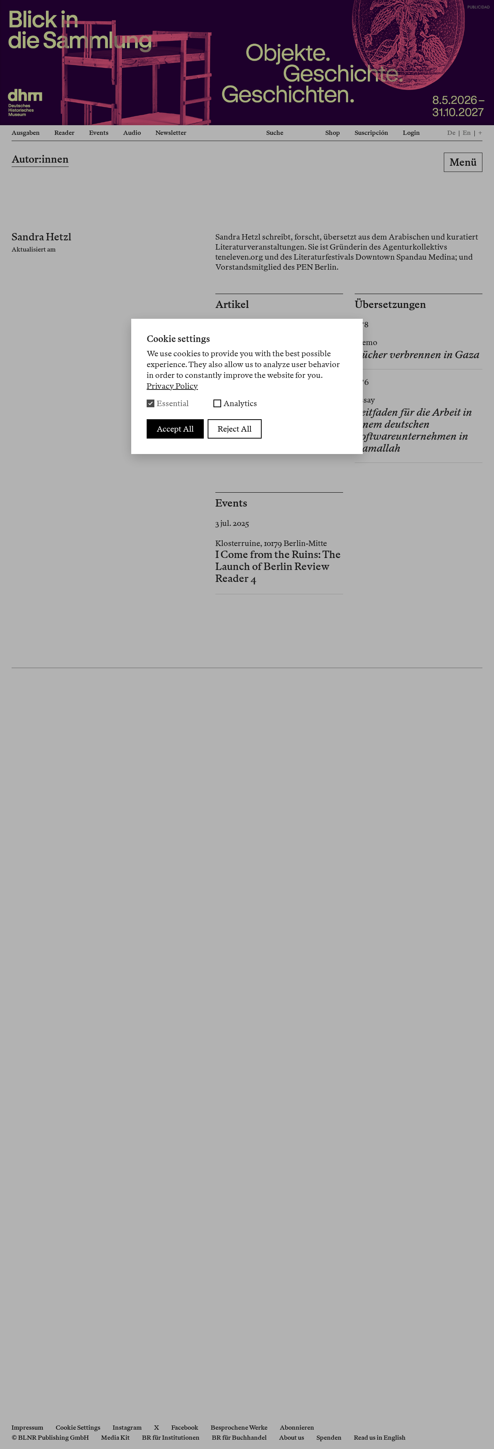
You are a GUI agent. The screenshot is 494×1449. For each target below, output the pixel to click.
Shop (332, 132)
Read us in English (380, 1437)
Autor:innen (40, 159)
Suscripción (371, 132)
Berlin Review (246, 163)
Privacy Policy (172, 386)
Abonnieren (297, 1427)
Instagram (127, 1427)
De (451, 132)
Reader (64, 132)
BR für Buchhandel (239, 1437)
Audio (132, 132)
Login (411, 132)
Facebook (184, 1427)
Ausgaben (26, 132)
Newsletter (171, 132)
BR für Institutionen (171, 1437)
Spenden (329, 1437)
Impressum (27, 1427)
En (467, 132)
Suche (274, 132)
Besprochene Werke (239, 1427)
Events (98, 132)
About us (291, 1437)
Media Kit (115, 1437)
